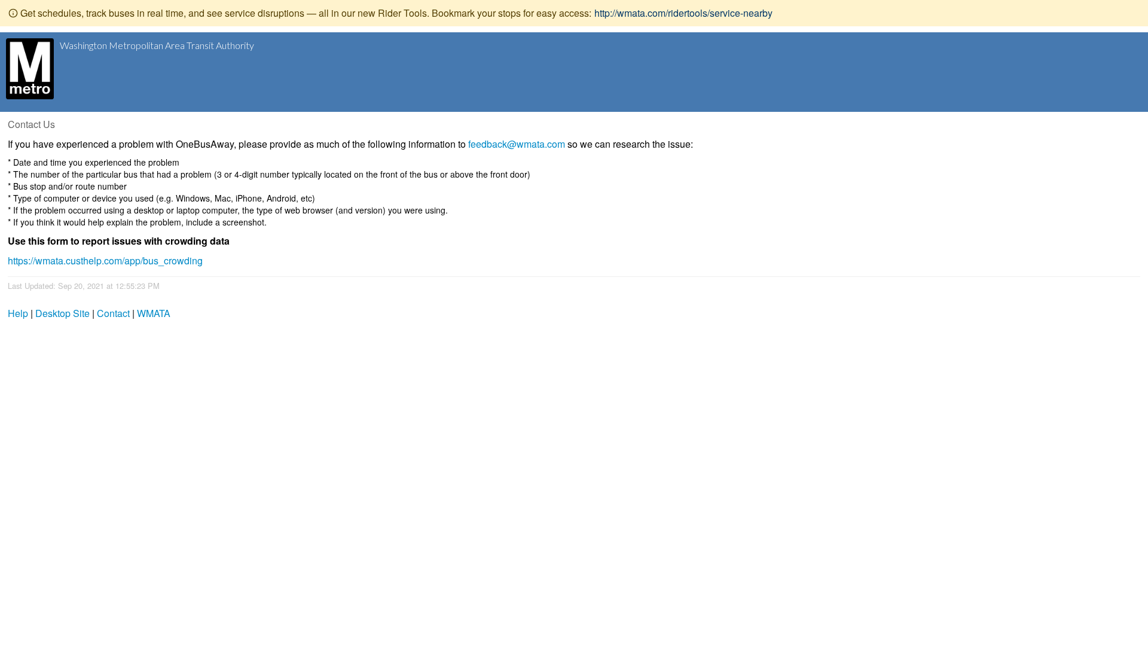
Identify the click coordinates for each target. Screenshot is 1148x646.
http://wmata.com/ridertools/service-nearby (683, 13)
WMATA (153, 313)
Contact (113, 313)
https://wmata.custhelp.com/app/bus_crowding (105, 260)
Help (18, 313)
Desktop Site (62, 313)
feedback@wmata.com (516, 144)
